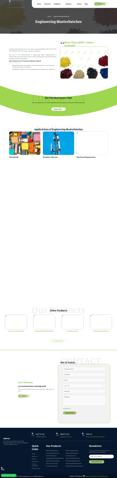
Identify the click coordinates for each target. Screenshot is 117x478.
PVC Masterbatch (71, 456)
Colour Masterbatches (52, 453)
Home (33, 454)
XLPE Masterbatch (51, 456)
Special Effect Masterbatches (44, 331)
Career (34, 459)
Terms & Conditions (35, 465)
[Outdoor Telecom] (58, 145)
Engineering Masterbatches (74, 463)
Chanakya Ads (103, 476)
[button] (90, 4)
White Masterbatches (72, 450)
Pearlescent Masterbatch (16, 331)
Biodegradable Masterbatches (55, 458)
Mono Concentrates (52, 463)
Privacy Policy (36, 468)
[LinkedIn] (8, 448)
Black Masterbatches (52, 450)
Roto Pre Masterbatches (73, 458)
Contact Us (35, 461)
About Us (34, 456)
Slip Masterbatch (72, 331)
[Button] (16, 335)
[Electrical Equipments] (92, 145)
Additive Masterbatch (72, 453)
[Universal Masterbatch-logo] (16, 4)
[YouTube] (12, 448)
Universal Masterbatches (101, 331)
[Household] (24, 145)
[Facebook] (4, 448)
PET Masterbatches (51, 466)
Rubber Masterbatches (53, 461)
